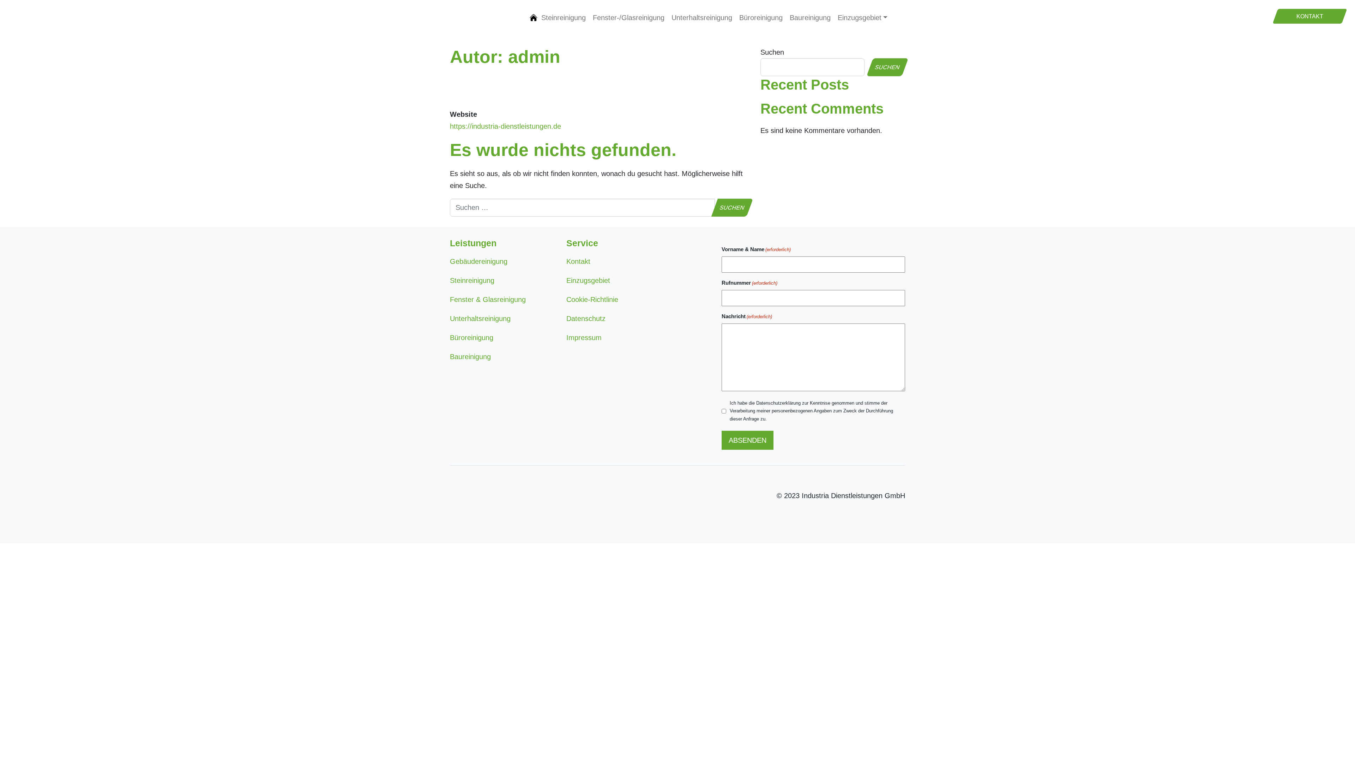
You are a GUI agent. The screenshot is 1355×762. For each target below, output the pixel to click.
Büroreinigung (761, 18)
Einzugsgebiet (859, 18)
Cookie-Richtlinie (592, 299)
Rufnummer (749, 283)
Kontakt (578, 261)
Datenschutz (586, 318)
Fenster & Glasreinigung (488, 299)
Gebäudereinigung (533, 17)
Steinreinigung (563, 18)
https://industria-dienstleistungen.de (505, 126)
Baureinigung (810, 18)
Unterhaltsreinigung (702, 18)
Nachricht (747, 316)
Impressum (584, 337)
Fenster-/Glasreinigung (628, 18)
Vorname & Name (756, 249)
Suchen (772, 52)
